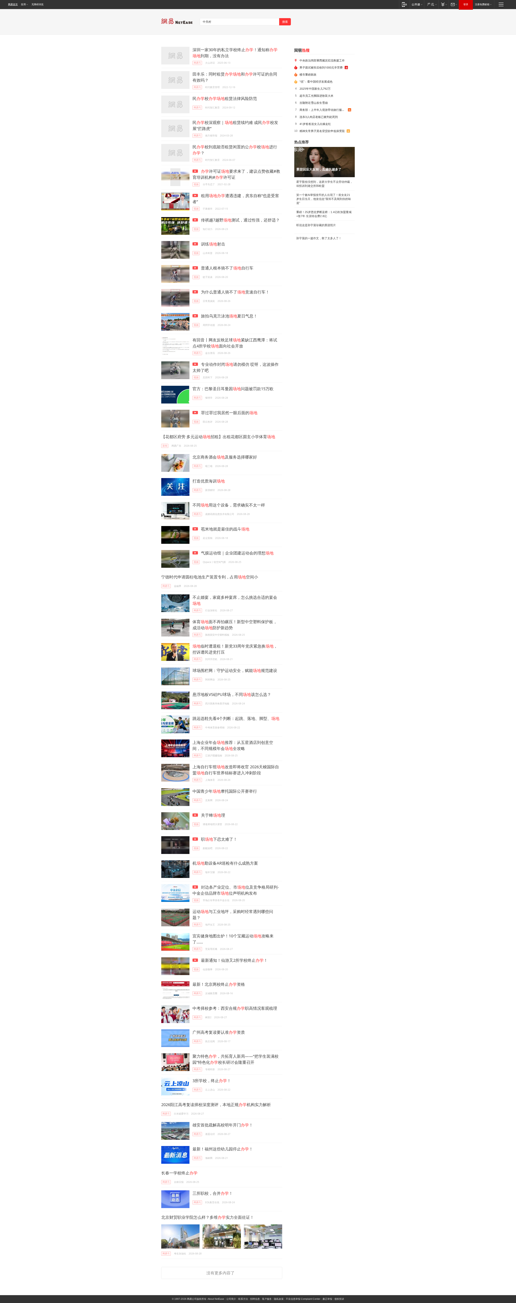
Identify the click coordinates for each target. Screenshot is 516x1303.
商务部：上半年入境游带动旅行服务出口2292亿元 (324, 110)
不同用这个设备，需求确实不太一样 (228, 505)
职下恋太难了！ (218, 839)
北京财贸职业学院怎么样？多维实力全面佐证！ (207, 1217)
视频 (196, 184)
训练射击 (212, 244)
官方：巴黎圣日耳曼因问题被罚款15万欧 (233, 388)
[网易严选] (431, 4)
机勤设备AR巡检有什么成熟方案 (225, 863)
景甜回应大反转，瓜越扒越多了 (318, 169)
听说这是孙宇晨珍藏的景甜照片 (316, 225)
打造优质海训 (208, 481)
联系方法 (243, 1299)
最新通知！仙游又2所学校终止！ (234, 960)
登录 (465, 4)
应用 (23, 4)
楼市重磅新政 (308, 74)
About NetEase (216, 1299)
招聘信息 (255, 1299)
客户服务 (267, 1299)
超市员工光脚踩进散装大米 (316, 96)
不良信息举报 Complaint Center (303, 1299)
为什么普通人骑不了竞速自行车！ (234, 292)
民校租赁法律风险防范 (224, 98)
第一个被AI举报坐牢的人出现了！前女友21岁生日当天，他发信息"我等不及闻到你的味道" (323, 199)
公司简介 (231, 1299)
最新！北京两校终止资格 (218, 984)
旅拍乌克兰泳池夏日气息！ (228, 316)
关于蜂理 (212, 815)
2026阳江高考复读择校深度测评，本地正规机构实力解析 (216, 1104)
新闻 (164, 445)
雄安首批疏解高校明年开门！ (222, 1125)
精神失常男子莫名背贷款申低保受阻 (322, 131)
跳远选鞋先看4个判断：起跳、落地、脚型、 (235, 718)
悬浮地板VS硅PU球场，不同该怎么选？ (231, 694)
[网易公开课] (417, 4)
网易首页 (13, 4)
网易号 (197, 62)
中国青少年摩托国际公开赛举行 (224, 791)
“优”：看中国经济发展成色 (316, 81)
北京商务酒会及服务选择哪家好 (224, 457)
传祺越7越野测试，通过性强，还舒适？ (240, 220)
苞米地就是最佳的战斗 (224, 529)
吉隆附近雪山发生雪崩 (314, 103)
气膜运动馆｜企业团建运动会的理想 (237, 553)
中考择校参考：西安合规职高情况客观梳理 (234, 1008)
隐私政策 (279, 1299)
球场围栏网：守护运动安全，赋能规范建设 (234, 670)
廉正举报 (327, 1299)
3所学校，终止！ (211, 1080)
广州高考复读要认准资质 (218, 1032)
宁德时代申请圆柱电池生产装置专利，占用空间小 (209, 577)
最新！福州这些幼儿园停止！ (222, 1149)
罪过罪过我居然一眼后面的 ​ (229, 412)
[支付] (443, 4)
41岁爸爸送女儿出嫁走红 (315, 124)
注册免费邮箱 (482, 4)
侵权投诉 (339, 1299)
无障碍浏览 (37, 4)
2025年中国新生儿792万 (315, 88)
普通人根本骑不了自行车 (226, 268)
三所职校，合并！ (212, 1193)
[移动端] (404, 4)
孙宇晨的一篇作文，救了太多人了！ (318, 238)
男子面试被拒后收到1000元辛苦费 (321, 67)
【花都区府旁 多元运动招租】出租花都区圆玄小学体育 (218, 436)
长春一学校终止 (179, 1173)
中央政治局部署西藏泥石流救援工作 (322, 60)
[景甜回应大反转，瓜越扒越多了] (324, 162)
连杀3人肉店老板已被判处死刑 (319, 117)
